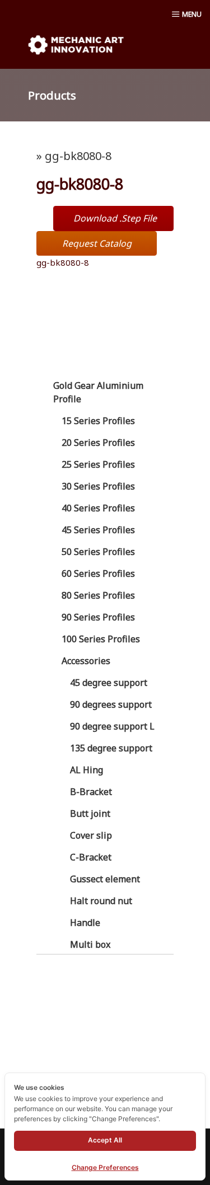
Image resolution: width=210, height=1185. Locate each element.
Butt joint (90, 813)
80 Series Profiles (98, 595)
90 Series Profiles (98, 617)
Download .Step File (115, 218)
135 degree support (111, 748)
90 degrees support (111, 704)
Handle (85, 922)
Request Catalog (97, 243)
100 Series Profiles (101, 639)
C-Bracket (90, 857)
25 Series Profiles (98, 464)
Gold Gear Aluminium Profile (98, 392)
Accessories (86, 661)
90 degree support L (112, 726)
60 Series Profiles (98, 573)
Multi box (90, 944)
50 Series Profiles (98, 552)
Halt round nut (101, 901)
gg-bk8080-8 (62, 262)
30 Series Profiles (98, 486)
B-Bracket (91, 792)
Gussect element (105, 879)
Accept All (105, 1140)
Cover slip (91, 835)
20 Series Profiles (98, 442)
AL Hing (86, 770)
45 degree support (108, 682)
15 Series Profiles (98, 421)
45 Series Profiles (98, 530)
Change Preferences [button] (105, 1167)
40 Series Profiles (98, 508)
